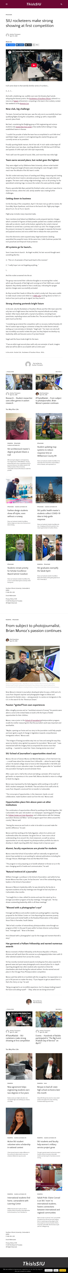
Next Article (58, 371)
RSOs (42, 352)
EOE (16, 599)
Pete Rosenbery (44, 393)
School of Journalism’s (33, 720)
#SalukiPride (10, 443)
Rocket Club (17, 352)
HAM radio (37, 296)
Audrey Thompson (15, 34)
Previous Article (10, 371)
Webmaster (12, 595)
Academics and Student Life (13, 445)
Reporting (29, 815)
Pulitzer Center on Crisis (16, 815)
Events (45, 1083)
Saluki (16, 101)
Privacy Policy (10, 599)
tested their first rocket (24, 127)
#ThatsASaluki (9, 14)
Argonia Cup (24, 103)
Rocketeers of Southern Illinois (40, 99)
